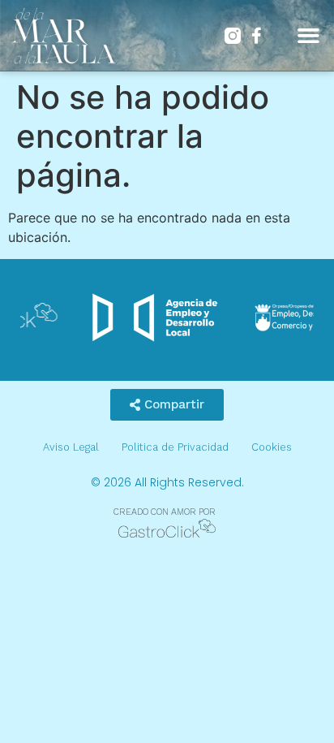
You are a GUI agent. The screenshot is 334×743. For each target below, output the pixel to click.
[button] (308, 36)
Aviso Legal (71, 447)
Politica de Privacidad (175, 447)
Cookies (271, 447)
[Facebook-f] (257, 36)
